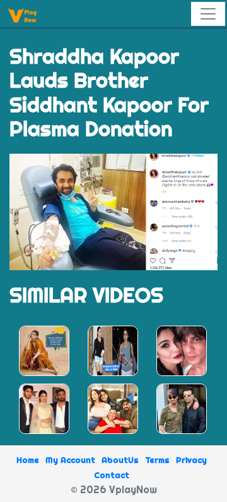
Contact (111, 475)
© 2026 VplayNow (114, 489)
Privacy (191, 460)
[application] (113, 212)
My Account (70, 460)
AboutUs (120, 460)
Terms (157, 460)
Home (27, 460)
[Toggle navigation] (208, 14)
